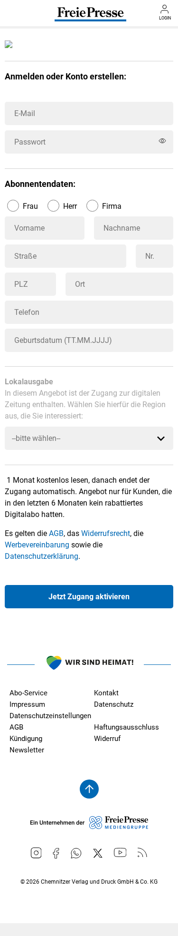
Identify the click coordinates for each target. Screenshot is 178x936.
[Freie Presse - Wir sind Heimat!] (89, 664)
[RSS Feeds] (142, 852)
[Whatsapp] (76, 853)
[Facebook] (56, 853)
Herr (70, 206)
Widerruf (107, 738)
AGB (56, 533)
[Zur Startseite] (90, 17)
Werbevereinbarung (37, 544)
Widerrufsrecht (105, 533)
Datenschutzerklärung (41, 556)
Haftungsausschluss (126, 727)
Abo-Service (28, 693)
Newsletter (26, 750)
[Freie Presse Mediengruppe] (89, 826)
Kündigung (25, 738)
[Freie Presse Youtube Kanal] (120, 852)
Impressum (27, 704)
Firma (112, 206)
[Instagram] (36, 853)
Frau (30, 206)
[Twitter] (98, 853)
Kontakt (106, 693)
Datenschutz (113, 704)
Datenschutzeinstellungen (50, 716)
